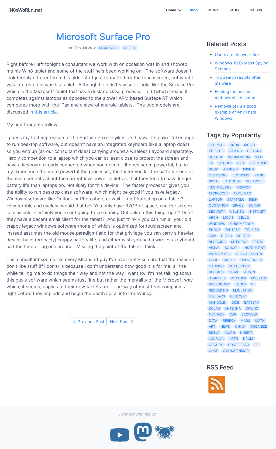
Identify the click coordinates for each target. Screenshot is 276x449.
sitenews (239, 242)
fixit (241, 163)
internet (257, 212)
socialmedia (239, 157)
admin (249, 272)
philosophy (239, 266)
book (213, 169)
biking (248, 169)
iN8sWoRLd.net (25, 10)
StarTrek (217, 278)
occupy (216, 345)
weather (238, 278)
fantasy (232, 230)
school (232, 248)
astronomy (219, 284)
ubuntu (237, 212)
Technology (220, 187)
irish (253, 199)
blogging (217, 242)
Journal (216, 339)
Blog (194, 10)
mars (245, 320)
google (225, 163)
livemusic (258, 163)
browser (249, 314)
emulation (242, 290)
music (249, 145)
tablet (129, 48)
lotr (233, 339)
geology (238, 296)
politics (216, 151)
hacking (216, 266)
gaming (235, 151)
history (254, 151)
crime (234, 272)
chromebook (242, 224)
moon (230, 333)
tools (240, 284)
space (238, 205)
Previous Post (90, 321)
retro (258, 242)
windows (217, 224)
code (213, 260)
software (255, 181)
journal (216, 145)
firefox (229, 320)
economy (241, 175)
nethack (217, 314)
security (217, 212)
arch (213, 217)
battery (251, 302)
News (225, 326)
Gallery (256, 10)
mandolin (217, 302)
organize (258, 326)
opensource (251, 260)
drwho (252, 308)
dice (235, 302)
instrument (254, 248)
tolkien (252, 230)
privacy (243, 187)
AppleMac (242, 193)
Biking (214, 333)
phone (214, 230)
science (216, 157)
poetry (243, 236)
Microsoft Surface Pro (103, 36)
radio (259, 175)
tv (211, 163)
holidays (217, 296)
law (212, 236)
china (240, 326)
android (230, 169)
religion (216, 272)
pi (252, 284)
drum (248, 339)
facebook (232, 181)
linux (234, 145)
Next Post (120, 321)
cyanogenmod (236, 351)
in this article (43, 112)
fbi (256, 345)
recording (218, 290)
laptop (215, 199)
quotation (218, 205)
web (258, 157)
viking (214, 248)
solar (214, 308)
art (212, 326)
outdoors (218, 175)
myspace (259, 278)
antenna (233, 308)
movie (228, 217)
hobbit (246, 333)
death (226, 236)
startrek (235, 199)
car (233, 314)
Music (213, 10)
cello (244, 217)
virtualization (249, 254)
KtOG (234, 10)
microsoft (108, 48)
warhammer (219, 254)
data (213, 320)
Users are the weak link (237, 54)
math (260, 320)
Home (171, 10)
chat (213, 351)
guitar (254, 205)
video (214, 181)
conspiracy (238, 345)
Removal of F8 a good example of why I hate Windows (235, 112)
